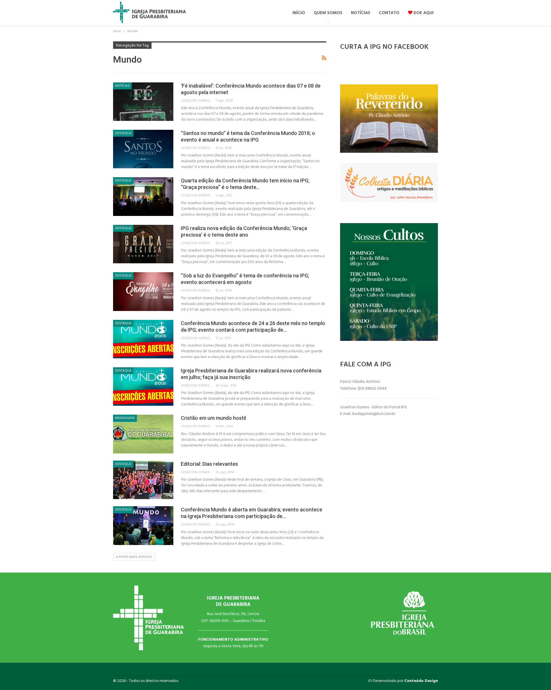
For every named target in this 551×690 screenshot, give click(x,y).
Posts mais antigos (135, 557)
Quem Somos (328, 12)
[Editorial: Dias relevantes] (143, 480)
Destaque (123, 133)
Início (298, 12)
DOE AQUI (423, 12)
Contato (389, 12)
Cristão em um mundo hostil (213, 418)
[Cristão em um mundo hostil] (143, 434)
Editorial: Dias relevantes (209, 464)
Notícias (360, 12)
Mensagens (125, 418)
